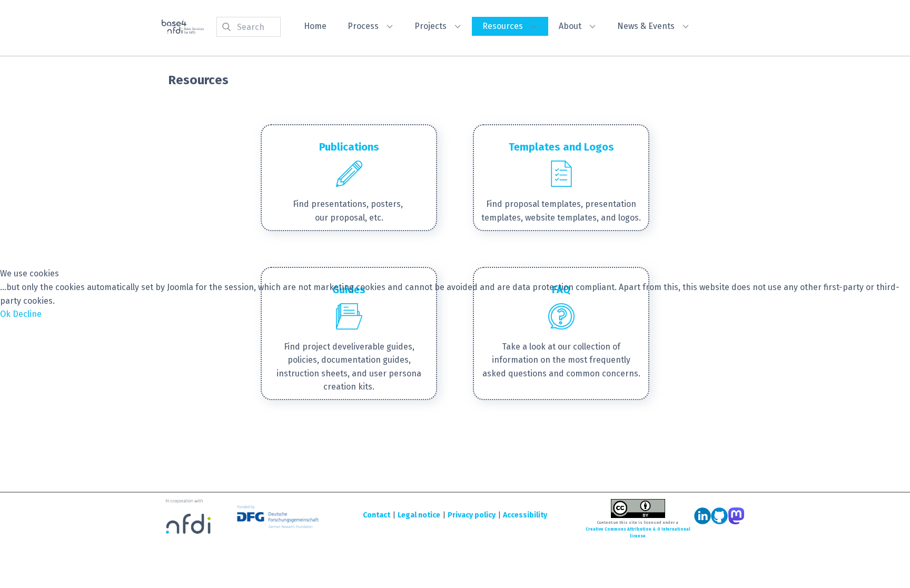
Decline (27, 314)
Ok (5, 314)
